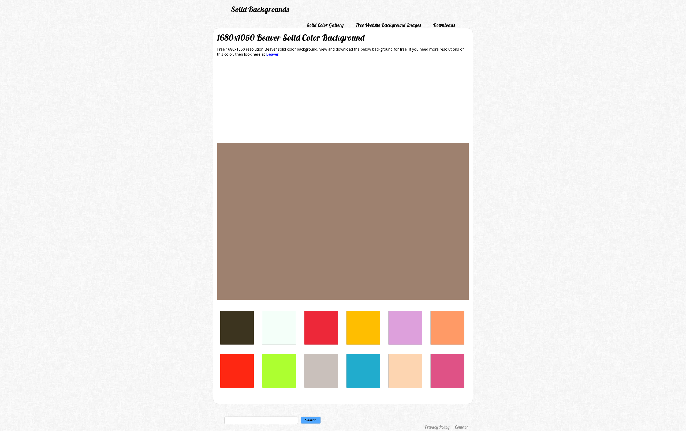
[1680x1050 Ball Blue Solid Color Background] (363, 386)
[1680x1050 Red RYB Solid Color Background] (237, 386)
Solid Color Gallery (325, 25)
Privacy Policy (436, 427)
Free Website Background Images (388, 25)
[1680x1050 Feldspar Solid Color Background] (405, 386)
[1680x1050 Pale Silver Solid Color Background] (321, 386)
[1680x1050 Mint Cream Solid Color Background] (279, 343)
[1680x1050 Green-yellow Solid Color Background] (279, 386)
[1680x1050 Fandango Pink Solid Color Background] (447, 386)
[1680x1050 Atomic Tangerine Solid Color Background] (447, 343)
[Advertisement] (343, 100)
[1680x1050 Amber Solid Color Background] (363, 343)
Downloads (444, 25)
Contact (461, 427)
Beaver (272, 54)
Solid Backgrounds (260, 9)
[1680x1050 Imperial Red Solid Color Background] (321, 343)
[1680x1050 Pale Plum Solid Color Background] (405, 343)
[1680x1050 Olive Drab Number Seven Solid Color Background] (237, 343)
